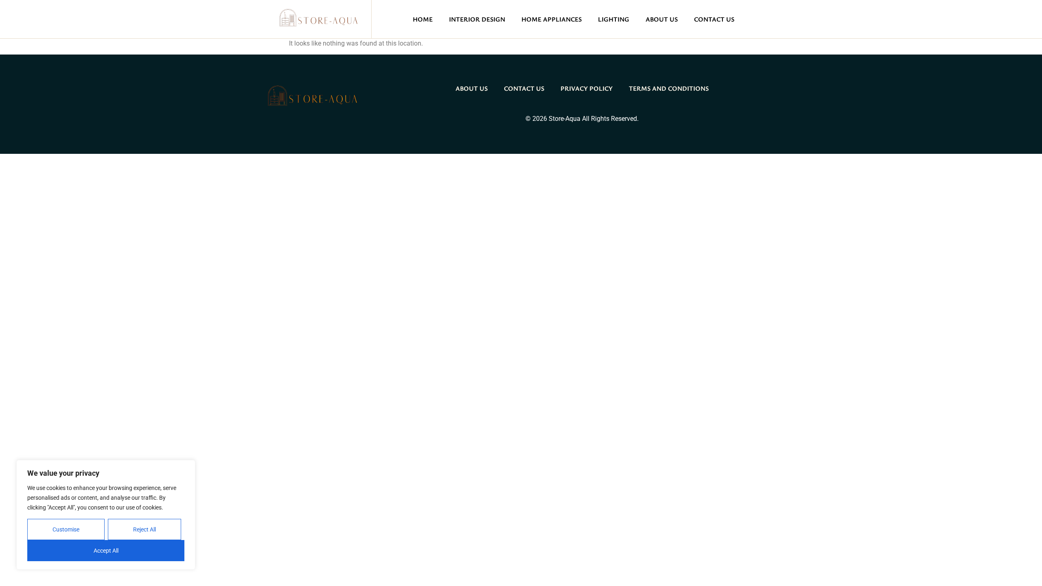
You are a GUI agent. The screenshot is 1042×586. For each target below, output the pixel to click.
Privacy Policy (586, 88)
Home (423, 19)
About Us (662, 19)
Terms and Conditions (669, 88)
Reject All (144, 529)
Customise (66, 529)
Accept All (106, 550)
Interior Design (477, 19)
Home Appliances (551, 19)
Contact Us (714, 19)
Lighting (613, 19)
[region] (105, 515)
